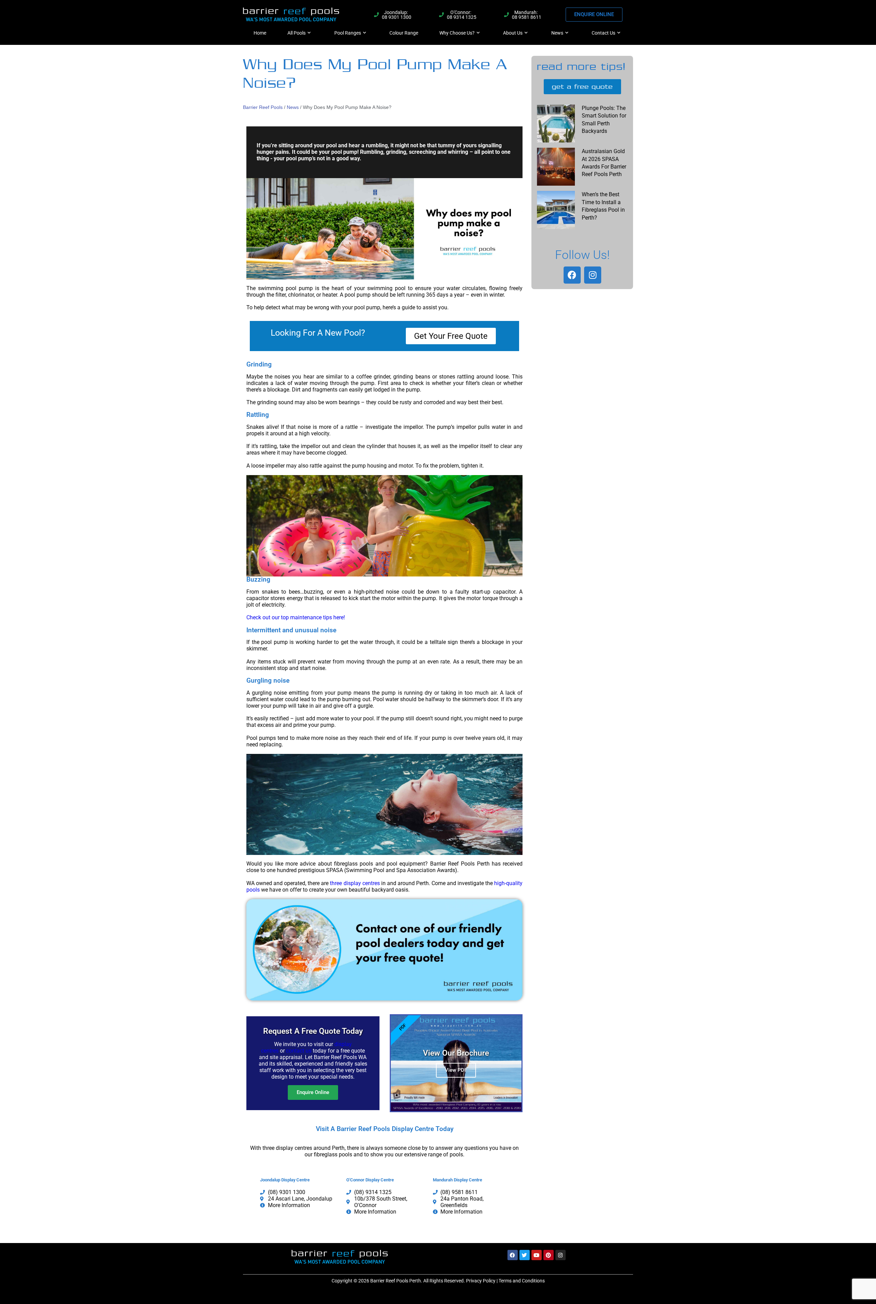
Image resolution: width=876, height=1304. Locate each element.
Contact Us (603, 33)
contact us (298, 1050)
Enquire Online (313, 1092)
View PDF (456, 1070)
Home (260, 33)
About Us (513, 33)
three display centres (354, 883)
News (557, 33)
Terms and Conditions (522, 1280)
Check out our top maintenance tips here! (295, 617)
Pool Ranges (347, 33)
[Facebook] (572, 275)
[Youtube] (536, 1255)
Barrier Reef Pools (263, 107)
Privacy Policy (480, 1280)
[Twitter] (524, 1255)
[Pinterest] (548, 1255)
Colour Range (403, 33)
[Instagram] (592, 275)
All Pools (296, 33)
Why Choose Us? (457, 33)
